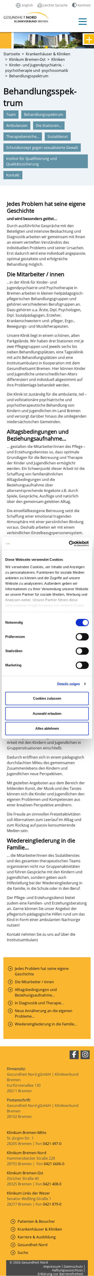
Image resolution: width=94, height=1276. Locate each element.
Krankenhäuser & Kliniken (40, 1229)
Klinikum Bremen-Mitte (26, 1132)
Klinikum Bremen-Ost (25, 1172)
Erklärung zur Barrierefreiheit (60, 1274)
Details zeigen (68, 684)
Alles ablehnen (47, 728)
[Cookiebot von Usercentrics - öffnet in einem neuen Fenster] (69, 544)
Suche (23, 1252)
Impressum (52, 1266)
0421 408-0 (52, 1184)
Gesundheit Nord (32, 1244)
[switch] (82, 636)
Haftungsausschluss (67, 1270)
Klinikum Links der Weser (28, 1193)
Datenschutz (73, 1266)
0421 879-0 (52, 1204)
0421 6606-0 (54, 1163)
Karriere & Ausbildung (37, 1237)
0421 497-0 (52, 1143)
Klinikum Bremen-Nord (26, 1152)
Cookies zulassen (47, 698)
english (27, 5)
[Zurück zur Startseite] (11, 17)
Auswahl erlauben (47, 713)
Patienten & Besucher (36, 1221)
